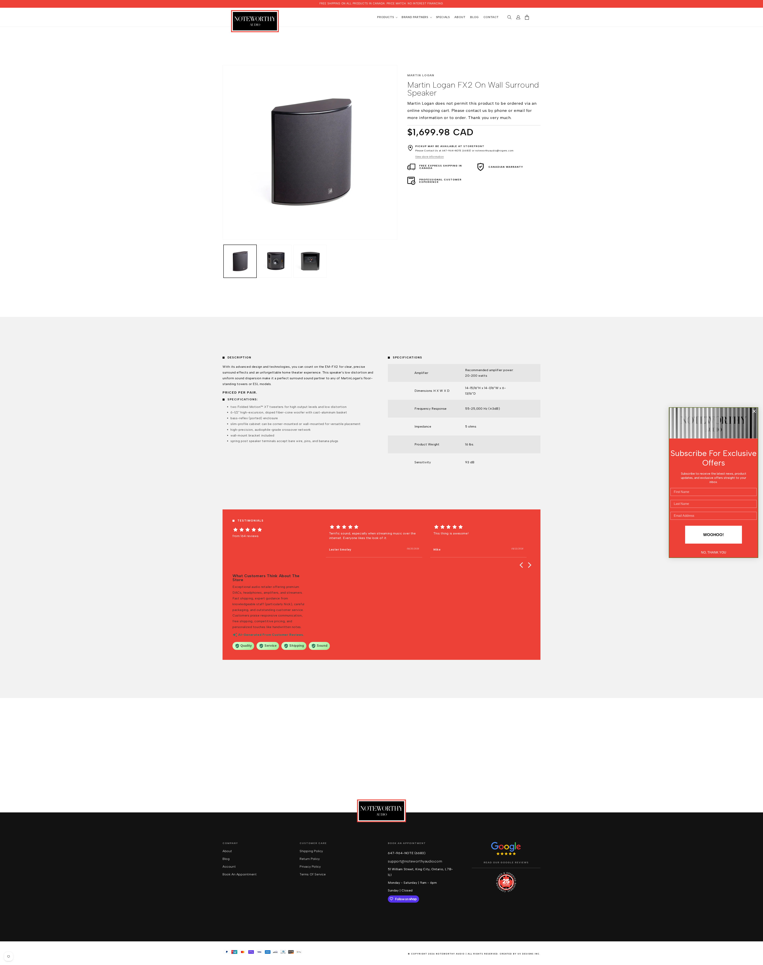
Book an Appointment (240, 874)
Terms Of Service (313, 874)
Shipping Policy (311, 851)
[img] (269, 529)
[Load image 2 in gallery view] (275, 261)
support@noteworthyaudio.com (415, 861)
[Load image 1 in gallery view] (240, 261)
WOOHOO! (713, 534)
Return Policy (310, 858)
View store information (429, 156)
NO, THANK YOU (713, 552)
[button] (387, 17)
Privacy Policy (310, 866)
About (227, 851)
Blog (226, 858)
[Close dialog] (754, 411)
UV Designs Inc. (529, 953)
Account (229, 866)
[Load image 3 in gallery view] (309, 261)
